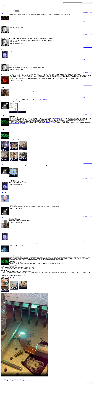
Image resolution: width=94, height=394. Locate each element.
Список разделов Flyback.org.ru (85, 0)
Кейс (2, 13)
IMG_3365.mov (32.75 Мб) (5, 376)
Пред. (7, 10)
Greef (3, 115)
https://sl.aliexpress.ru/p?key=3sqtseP (49, 122)
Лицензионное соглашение (47, 388)
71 (11, 10)
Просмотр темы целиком (25, 10)
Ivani (2, 99)
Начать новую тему (90, 382)
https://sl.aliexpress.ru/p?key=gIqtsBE (18, 123)
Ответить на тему (90, 9)
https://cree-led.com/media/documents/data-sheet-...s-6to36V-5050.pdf (37, 99)
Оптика (14, 5)
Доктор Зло (4, 192)
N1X (2, 217)
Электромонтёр (5, 73)
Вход (73, 0)
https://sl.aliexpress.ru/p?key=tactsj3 (59, 118)
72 (13, 10)
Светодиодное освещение (21, 5)
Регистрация (76, 0)
